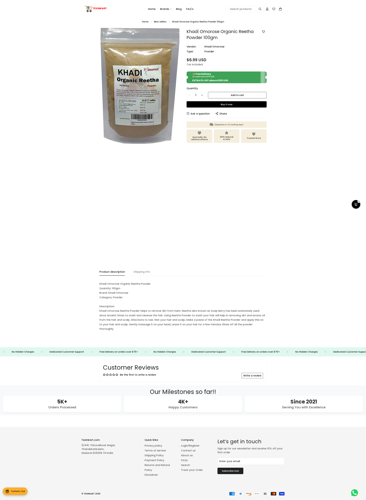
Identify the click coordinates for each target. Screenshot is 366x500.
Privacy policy (153, 445)
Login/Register (190, 445)
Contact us (188, 450)
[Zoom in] (177, 34)
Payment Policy (154, 460)
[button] (280, 9)
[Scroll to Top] (360, 484)
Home (152, 9)
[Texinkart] (96, 9)
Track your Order (192, 470)
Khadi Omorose (214, 46)
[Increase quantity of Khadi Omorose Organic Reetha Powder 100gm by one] (202, 95)
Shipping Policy (154, 455)
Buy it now (226, 104)
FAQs (184, 460)
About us (187, 455)
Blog (179, 9)
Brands (164, 9)
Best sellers (160, 21)
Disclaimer (151, 475)
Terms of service (155, 450)
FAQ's (189, 9)
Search (185, 465)
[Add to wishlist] (263, 32)
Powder (209, 51)
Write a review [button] (252, 375)
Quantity (192, 88)
